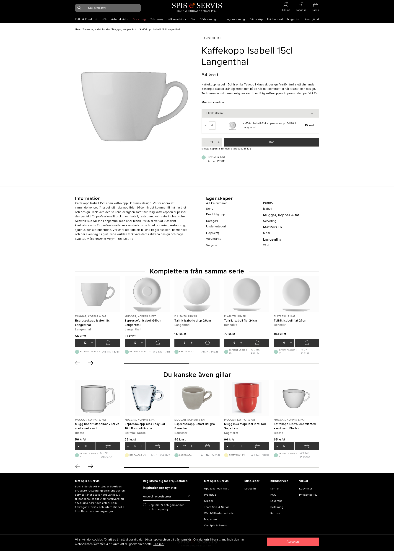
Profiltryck (211, 494)
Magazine (293, 19)
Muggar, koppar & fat (281, 215)
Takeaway (156, 19)
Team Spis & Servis (216, 507)
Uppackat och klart (216, 488)
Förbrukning (208, 19)
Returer (275, 513)
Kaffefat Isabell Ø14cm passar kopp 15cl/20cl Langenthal (269, 125)
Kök (104, 19)
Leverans (276, 500)
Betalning (276, 507)
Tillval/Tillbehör (215, 113)
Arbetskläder (119, 19)
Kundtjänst (312, 19)
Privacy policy (308, 494)
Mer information (213, 102)
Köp (271, 142)
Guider (208, 500)
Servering (139, 19)
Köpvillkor (305, 488)
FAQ (273, 494)
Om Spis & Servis (215, 525)
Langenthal (273, 239)
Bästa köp (256, 19)
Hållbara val (275, 19)
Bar (193, 19)
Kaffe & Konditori (86, 19)
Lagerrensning (235, 19)
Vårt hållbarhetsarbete (219, 513)
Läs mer (159, 544)
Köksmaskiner (177, 19)
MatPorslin (272, 227)
